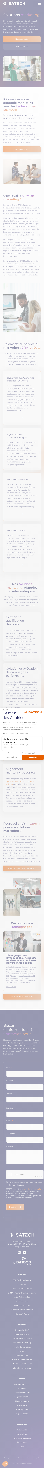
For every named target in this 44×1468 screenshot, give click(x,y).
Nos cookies (8, 747)
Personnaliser (11, 757)
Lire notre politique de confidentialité (15, 733)
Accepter (33, 757)
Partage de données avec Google (16, 745)
